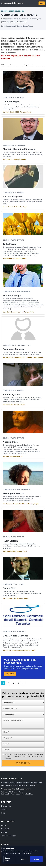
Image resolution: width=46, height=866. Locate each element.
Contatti (4, 832)
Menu (41, 3)
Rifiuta (23, 859)
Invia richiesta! (23, 763)
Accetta (36, 859)
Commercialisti (22, 26)
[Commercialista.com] (12, 3)
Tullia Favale (9, 244)
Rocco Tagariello (12, 394)
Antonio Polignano (13, 196)
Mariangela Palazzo (13, 493)
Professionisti (11, 26)
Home (3, 26)
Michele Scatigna (12, 295)
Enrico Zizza (9, 588)
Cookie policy (7, 859)
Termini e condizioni (8, 836)
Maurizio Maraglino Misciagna (19, 149)
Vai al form (10, 674)
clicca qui (8, 758)
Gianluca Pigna (11, 101)
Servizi (4, 809)
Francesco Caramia (13, 349)
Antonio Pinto (10, 442)
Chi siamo (5, 829)
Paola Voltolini (10, 541)
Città (3, 813)
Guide (3, 825)
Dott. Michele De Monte (15, 635)
